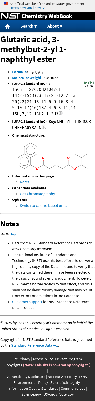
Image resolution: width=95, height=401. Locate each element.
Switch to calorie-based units (43, 205)
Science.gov (31, 394)
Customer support (27, 301)
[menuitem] (7, 26)
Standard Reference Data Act (34, 345)
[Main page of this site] (7, 26)
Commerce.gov (73, 388)
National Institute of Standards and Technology (10, 16)
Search (26, 26)
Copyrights (13, 364)
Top (13, 234)
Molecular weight (26, 77)
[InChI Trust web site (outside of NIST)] (89, 86)
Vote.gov (66, 394)
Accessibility (43, 358)
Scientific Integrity (65, 382)
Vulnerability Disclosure (26, 376)
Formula (19, 71)
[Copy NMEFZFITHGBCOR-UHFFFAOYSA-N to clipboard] (44, 128)
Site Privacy (20, 358)
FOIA (83, 376)
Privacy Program (68, 358)
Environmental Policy (30, 382)
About (53, 26)
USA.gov (50, 394)
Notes (24, 181)
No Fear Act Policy (62, 376)
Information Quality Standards (33, 388)
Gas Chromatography (37, 193)
